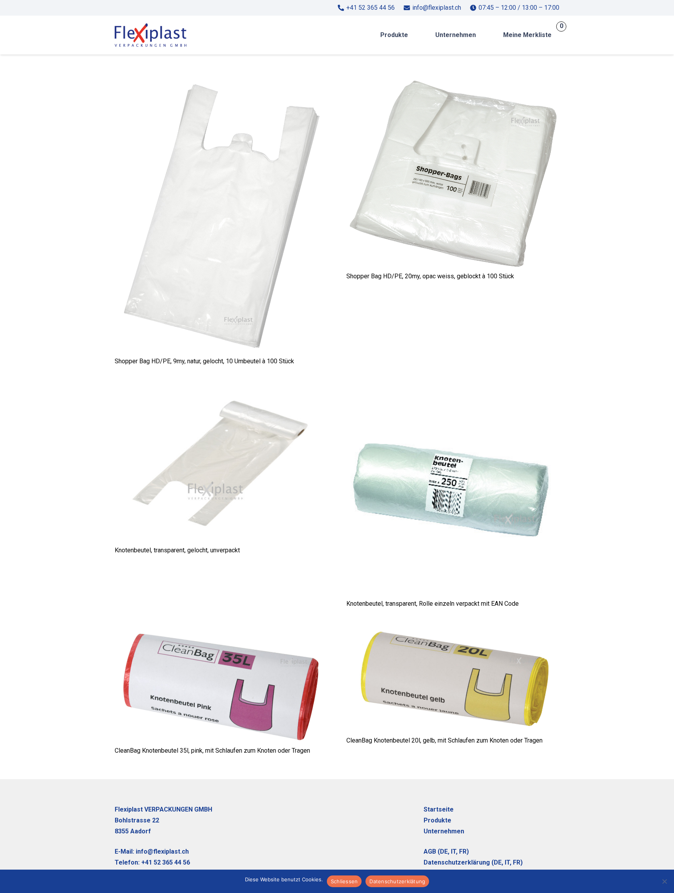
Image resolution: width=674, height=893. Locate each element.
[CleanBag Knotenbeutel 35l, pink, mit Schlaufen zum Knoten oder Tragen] (221, 631)
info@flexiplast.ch (162, 851)
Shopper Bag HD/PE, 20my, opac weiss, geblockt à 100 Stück (430, 276)
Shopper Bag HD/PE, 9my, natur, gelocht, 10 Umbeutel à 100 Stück (204, 361)
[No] (664, 881)
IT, (454, 851)
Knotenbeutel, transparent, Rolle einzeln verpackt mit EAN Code (432, 603)
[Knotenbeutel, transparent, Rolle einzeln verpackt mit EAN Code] (452, 389)
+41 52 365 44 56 (165, 862)
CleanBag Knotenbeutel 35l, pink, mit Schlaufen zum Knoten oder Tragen (212, 750)
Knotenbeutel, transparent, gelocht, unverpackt (177, 550)
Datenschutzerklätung (397, 881)
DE (444, 851)
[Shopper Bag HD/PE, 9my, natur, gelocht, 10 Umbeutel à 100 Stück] (221, 84)
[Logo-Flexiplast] (150, 35)
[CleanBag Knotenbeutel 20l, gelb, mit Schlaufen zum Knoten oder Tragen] (452, 631)
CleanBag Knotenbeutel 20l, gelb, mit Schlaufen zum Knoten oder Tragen (444, 740)
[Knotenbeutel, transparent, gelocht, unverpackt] (221, 389)
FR (462, 851)
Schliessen (344, 881)
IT (507, 862)
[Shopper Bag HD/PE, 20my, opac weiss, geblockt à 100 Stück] (452, 84)
